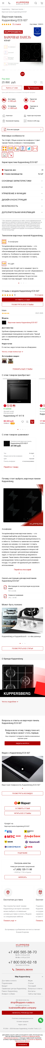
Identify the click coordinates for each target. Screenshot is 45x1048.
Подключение (7, 983)
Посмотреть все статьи (22, 648)
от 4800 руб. (12, 108)
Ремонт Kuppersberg (9, 991)
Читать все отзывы (22, 813)
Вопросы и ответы (35, 988)
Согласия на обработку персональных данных (28, 1040)
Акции (30, 981)
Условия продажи (22, 1021)
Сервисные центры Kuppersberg (14, 988)
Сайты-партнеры (34, 994)
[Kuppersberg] (22, 3)
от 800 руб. (12, 101)
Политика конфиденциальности (22, 1018)
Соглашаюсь (22, 1044)
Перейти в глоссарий (22, 570)
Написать (22, 877)
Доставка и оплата (9, 981)
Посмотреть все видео (22, 793)
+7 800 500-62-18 (22, 962)
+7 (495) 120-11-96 (22, 869)
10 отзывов (16, 24)
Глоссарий (32, 986)
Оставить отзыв (22, 300)
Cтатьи (31, 983)
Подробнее (22, 853)
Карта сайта (22, 1024)
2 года (32, 101)
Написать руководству (22, 1013)
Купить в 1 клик (12, 88)
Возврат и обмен (8, 994)
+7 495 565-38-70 (22, 952)
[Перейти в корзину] (42, 3)
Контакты (31, 991)
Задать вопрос (22, 743)
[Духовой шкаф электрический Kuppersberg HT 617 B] (19, 391)
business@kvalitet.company (22, 1008)
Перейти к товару (11, 467)
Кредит (5, 986)
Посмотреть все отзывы (23, 304)
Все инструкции (13, 129)
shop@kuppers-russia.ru (23, 1002)
